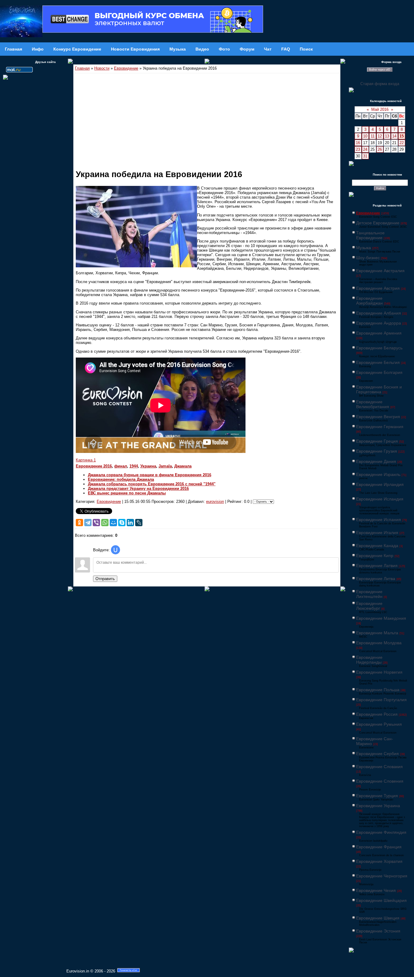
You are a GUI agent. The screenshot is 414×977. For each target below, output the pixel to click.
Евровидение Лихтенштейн (369, 594)
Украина (148, 466)
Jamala (165, 466)
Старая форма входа (379, 83)
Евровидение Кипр (374, 555)
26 (380, 149)
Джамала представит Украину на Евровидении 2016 (138, 488)
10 (365, 136)
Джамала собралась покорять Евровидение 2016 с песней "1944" (151, 484)
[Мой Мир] (113, 522)
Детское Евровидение (377, 222)
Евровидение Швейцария (381, 900)
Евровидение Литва (375, 578)
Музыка (363, 247)
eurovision (215, 501)
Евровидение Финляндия (381, 832)
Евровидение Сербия (377, 753)
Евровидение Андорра (378, 323)
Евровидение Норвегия (379, 672)
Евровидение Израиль (378, 474)
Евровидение (126, 68)
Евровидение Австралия (380, 270)
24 (365, 149)
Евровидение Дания (376, 461)
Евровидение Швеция (377, 918)
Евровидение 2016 (94, 466)
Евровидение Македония (381, 618)
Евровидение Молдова (379, 642)
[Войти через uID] (115, 549)
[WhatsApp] (105, 522)
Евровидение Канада (377, 545)
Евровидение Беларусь (379, 347)
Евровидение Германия (379, 426)
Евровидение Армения (379, 333)
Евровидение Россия (377, 714)
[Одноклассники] (79, 522)
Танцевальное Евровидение (370, 235)
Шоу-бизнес (368, 257)
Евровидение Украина (378, 805)
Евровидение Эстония (378, 931)
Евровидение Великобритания (372, 404)
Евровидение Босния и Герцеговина (379, 389)
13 (387, 136)
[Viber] (96, 522)
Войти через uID (379, 69)
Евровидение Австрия (378, 288)
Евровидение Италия (377, 532)
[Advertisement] (207, 118)
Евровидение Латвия (377, 565)
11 (373, 136)
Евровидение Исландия (379, 499)
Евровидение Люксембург (369, 606)
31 (365, 156)
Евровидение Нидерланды (369, 660)
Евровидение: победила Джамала (121, 479)
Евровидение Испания (378, 519)
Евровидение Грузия (376, 451)
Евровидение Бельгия (378, 362)
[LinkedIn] (130, 522)
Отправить (105, 578)
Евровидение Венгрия (378, 416)
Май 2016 (380, 109)
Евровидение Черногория (381, 875)
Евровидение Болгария (379, 372)
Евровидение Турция (377, 795)
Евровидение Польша (377, 689)
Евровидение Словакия (379, 766)
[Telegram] (88, 522)
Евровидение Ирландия (380, 484)
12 (380, 136)
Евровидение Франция (379, 846)
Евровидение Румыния (379, 724)
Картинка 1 (86, 460)
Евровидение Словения (379, 781)
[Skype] (121, 522)
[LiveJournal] (138, 522)
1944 (133, 466)
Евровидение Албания (378, 313)
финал (120, 466)
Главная (82, 68)
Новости (101, 68)
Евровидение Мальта (377, 632)
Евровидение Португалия (381, 699)
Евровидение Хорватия (379, 861)
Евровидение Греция (377, 441)
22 (401, 142)
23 (358, 149)
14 (394, 136)
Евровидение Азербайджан (369, 300)
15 (401, 136)
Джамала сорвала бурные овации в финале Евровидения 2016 (149, 475)
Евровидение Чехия (376, 890)
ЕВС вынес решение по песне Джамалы (127, 493)
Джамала (183, 466)
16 (358, 142)
